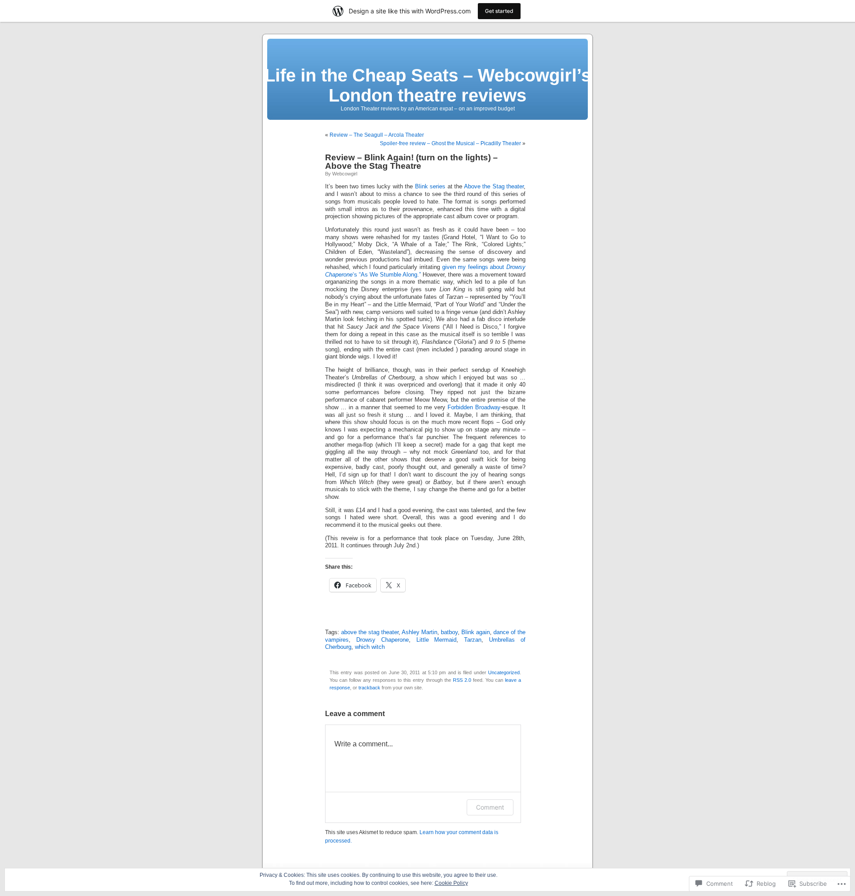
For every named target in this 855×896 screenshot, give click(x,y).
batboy (449, 632)
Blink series (430, 186)
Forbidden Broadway (474, 407)
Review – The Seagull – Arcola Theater (377, 135)
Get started (499, 11)
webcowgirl (344, 173)
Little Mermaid (436, 640)
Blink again (475, 632)
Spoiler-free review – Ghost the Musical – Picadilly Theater (450, 143)
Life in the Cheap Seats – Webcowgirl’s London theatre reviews (428, 85)
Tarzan (472, 640)
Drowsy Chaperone (382, 640)
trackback (369, 687)
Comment (490, 807)
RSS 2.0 (462, 680)
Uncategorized (504, 672)
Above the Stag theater (494, 186)
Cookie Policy (451, 883)
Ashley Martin (419, 632)
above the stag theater (370, 632)
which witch (370, 647)
